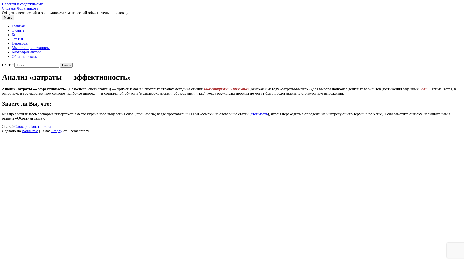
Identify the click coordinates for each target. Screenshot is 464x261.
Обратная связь (24, 56)
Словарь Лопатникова (20, 8)
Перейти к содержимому (22, 4)
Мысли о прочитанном (31, 48)
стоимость (259, 114)
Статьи (17, 39)
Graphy (56, 131)
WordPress (30, 131)
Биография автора (26, 52)
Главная (18, 26)
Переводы (20, 43)
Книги (17, 35)
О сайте (18, 30)
